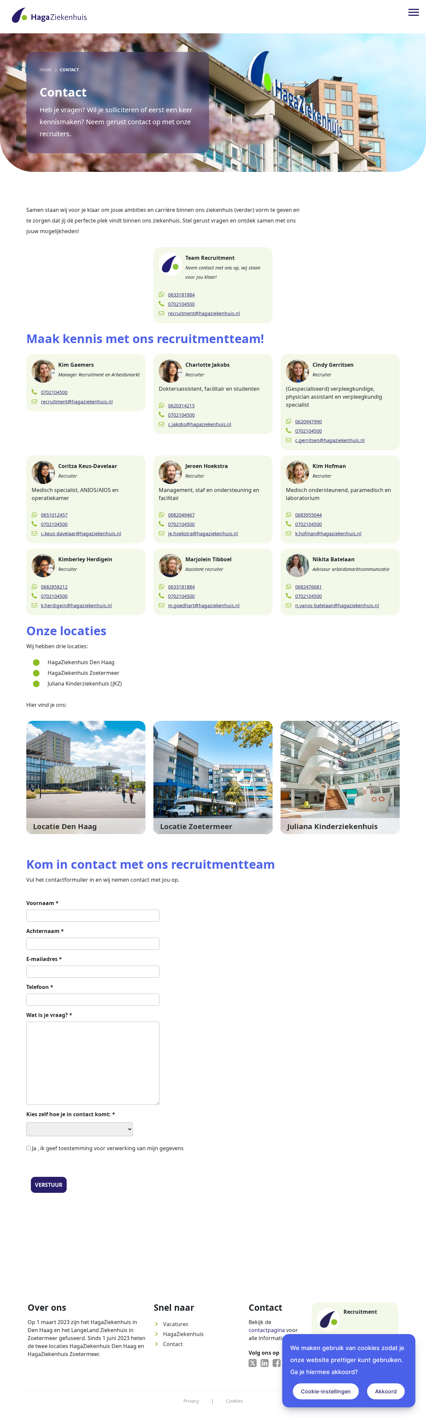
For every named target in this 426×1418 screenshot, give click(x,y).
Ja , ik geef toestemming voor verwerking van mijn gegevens (108, 1148)
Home (46, 70)
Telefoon (39, 987)
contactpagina (267, 1330)
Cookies (234, 1401)
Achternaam (45, 931)
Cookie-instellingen (326, 1391)
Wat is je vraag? (49, 1015)
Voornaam (42, 903)
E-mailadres (44, 959)
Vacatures (171, 1324)
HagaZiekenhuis (179, 1334)
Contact (168, 1344)
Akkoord (386, 1391)
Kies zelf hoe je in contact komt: (70, 1114)
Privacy (191, 1401)
